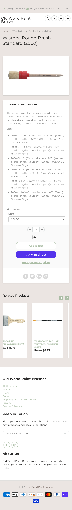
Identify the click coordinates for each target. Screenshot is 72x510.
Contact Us (9, 396)
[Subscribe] (65, 433)
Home (6, 31)
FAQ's (6, 393)
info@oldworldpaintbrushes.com (49, 8)
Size (11, 213)
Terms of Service (12, 406)
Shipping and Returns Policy (19, 399)
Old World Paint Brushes (16, 20)
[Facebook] (6, 445)
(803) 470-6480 (16, 8)
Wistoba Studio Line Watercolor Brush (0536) (26, 344)
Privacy (7, 403)
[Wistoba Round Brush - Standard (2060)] (36, 75)
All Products (10, 386)
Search (7, 389)
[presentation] (61, 298)
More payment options (36, 262)
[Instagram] (14, 445)
